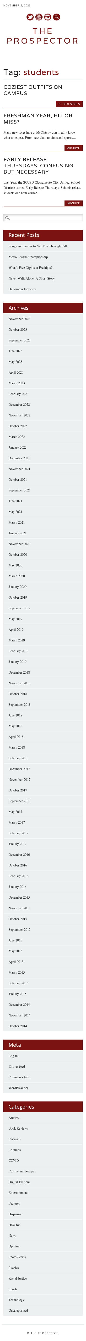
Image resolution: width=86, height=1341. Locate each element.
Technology (16, 1299)
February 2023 (18, 393)
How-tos (14, 1224)
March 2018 (17, 747)
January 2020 (18, 586)
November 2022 (19, 415)
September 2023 (20, 340)
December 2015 (19, 897)
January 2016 (18, 886)
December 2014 (19, 1004)
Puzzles (14, 1267)
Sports (13, 1289)
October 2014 (18, 1026)
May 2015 (15, 951)
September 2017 (20, 801)
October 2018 (18, 693)
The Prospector (43, 36)
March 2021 (17, 522)
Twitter (30, 17)
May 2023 (15, 361)
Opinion (14, 1246)
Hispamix (15, 1214)
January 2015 (18, 993)
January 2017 (18, 843)
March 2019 (17, 640)
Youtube (39, 17)
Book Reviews (18, 1128)
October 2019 (18, 597)
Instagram (47, 17)
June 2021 (15, 501)
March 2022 (17, 436)
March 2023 (17, 383)
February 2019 (18, 651)
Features (14, 1203)
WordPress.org (18, 1088)
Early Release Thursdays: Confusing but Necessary (38, 165)
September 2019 (20, 608)
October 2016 (18, 865)
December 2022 (19, 404)
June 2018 (15, 715)
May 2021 (15, 511)
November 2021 (19, 468)
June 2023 (15, 351)
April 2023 (16, 372)
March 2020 (17, 576)
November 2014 (19, 1015)
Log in (13, 1055)
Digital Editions (19, 1182)
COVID (14, 1160)
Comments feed (19, 1077)
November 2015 (19, 908)
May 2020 (15, 565)
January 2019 (18, 661)
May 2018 (15, 726)
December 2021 (19, 458)
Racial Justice (18, 1278)
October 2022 (18, 426)
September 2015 (20, 929)
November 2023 (19, 318)
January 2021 (18, 533)
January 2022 (18, 447)
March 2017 (17, 822)
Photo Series (69, 104)
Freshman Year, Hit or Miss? (38, 118)
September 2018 (20, 704)
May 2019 (15, 618)
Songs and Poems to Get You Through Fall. (38, 246)
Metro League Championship (28, 257)
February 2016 (18, 876)
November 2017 (19, 779)
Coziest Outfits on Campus (33, 90)
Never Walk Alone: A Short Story (32, 278)
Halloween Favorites (22, 289)
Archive (73, 148)
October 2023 (18, 329)
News (12, 1235)
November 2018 (19, 683)
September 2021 (20, 490)
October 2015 (18, 918)
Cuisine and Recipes (22, 1171)
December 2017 (19, 768)
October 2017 (18, 790)
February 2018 (18, 758)
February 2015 (18, 983)
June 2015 (15, 940)
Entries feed (17, 1066)
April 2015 (16, 961)
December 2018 (19, 672)
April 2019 (16, 629)
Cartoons (15, 1139)
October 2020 (18, 554)
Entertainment (18, 1192)
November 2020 (19, 543)
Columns (15, 1149)
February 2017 (18, 833)
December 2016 (19, 854)
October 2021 (18, 479)
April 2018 (16, 736)
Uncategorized (18, 1310)
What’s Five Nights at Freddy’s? (30, 267)
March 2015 (17, 972)
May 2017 (15, 811)
